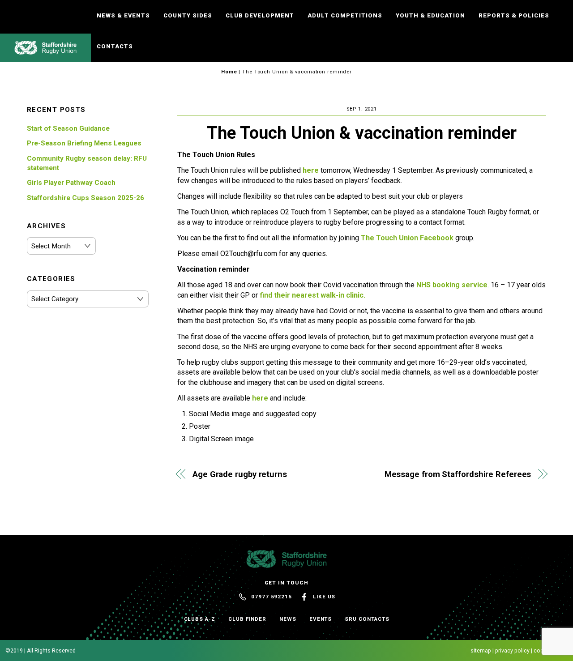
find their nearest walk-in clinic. (312, 295)
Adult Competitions (345, 15)
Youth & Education (430, 15)
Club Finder (247, 619)
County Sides (187, 15)
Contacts (115, 46)
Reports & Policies (514, 15)
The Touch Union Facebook (407, 238)
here (312, 170)
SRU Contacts (367, 619)
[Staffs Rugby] (45, 50)
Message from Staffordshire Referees (458, 474)
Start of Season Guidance (68, 128)
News (287, 619)
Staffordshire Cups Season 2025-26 (85, 198)
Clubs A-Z (199, 619)
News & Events (123, 15)
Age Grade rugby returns (239, 474)
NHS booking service (451, 285)
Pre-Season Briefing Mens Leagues (84, 143)
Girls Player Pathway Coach (71, 183)
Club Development (260, 15)
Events (320, 619)
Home (229, 72)
